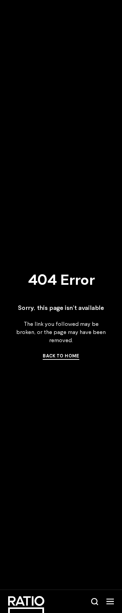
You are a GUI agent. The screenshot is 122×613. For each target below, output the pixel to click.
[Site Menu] (110, 601)
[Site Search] (94, 601)
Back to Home (61, 355)
